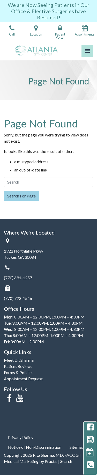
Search (66, 461)
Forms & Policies (18, 372)
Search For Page (21, 195)
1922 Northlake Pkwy (23, 250)
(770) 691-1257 (18, 277)
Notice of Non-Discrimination (34, 447)
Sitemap (77, 447)
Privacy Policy (20, 437)
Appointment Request (23, 378)
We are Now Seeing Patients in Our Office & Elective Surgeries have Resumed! (48, 11)
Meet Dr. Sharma (19, 360)
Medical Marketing (21, 461)
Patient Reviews (18, 366)
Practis (51, 461)
